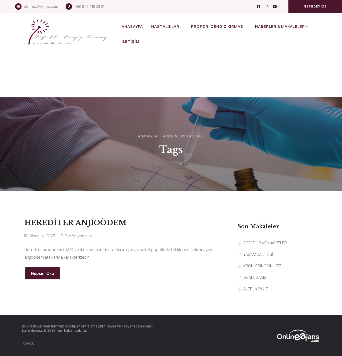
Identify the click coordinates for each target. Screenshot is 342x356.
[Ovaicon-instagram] (266, 6)
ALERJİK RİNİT (255, 289)
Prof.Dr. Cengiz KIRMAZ (217, 26)
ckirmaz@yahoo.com (41, 6)
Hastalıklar (165, 26)
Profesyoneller (78, 236)
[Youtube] (274, 6)
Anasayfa (132, 26)
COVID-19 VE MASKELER (265, 243)
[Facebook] (258, 6)
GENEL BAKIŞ (254, 277)
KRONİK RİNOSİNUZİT (262, 266)
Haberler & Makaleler (280, 26)
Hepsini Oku (42, 273)
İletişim (130, 41)
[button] (315, 6)
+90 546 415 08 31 (89, 6)
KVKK (28, 343)
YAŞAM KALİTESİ (258, 254)
